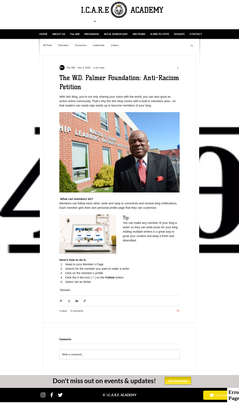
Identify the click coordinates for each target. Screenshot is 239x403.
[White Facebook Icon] (51, 395)
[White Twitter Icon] (60, 395)
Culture (114, 45)
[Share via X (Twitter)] (68, 300)
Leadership (98, 45)
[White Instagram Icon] (43, 395)
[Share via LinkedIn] (76, 300)
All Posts (47, 45)
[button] (191, 45)
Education (63, 45)
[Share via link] (84, 300)
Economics (80, 45)
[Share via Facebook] (60, 300)
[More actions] (178, 68)
